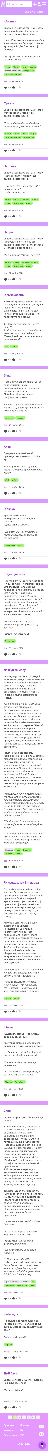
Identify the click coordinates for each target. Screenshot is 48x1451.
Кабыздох (11, 1314)
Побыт (14, 346)
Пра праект (9, 1425)
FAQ (22, 1435)
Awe (5, 81)
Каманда (8, 1430)
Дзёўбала (10, 1373)
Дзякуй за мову (15, 670)
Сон (6, 346)
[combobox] (21, 4)
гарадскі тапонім (13, 74)
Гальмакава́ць (14, 295)
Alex (5, 425)
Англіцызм (10, 1285)
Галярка (9, 509)
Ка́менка (10, 21)
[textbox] (20, 4)
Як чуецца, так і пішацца (21, 882)
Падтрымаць (10, 1435)
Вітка (7, 375)
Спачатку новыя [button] (34, 11)
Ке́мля (8, 1027)
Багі (22, 1430)
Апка (7, 446)
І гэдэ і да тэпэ (14, 574)
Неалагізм (22, 1285)
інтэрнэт (20, 418)
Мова (17, 850)
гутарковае (28, 70)
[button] (43, 4)
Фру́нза (9, 103)
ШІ (33, 1281)
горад (33, 67)
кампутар (9, 418)
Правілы (24, 1425)
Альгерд (7, 1351)
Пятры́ (8, 232)
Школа (8, 998)
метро (24, 67)
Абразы (8, 1082)
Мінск (7, 67)
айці (7, 480)
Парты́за (10, 166)
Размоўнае (10, 641)
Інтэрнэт (27, 850)
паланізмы (10, 545)
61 (33, 1417)
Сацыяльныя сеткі (13, 854)
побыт (14, 480)
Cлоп (7, 1110)
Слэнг (32, 1285)
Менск (16, 67)
